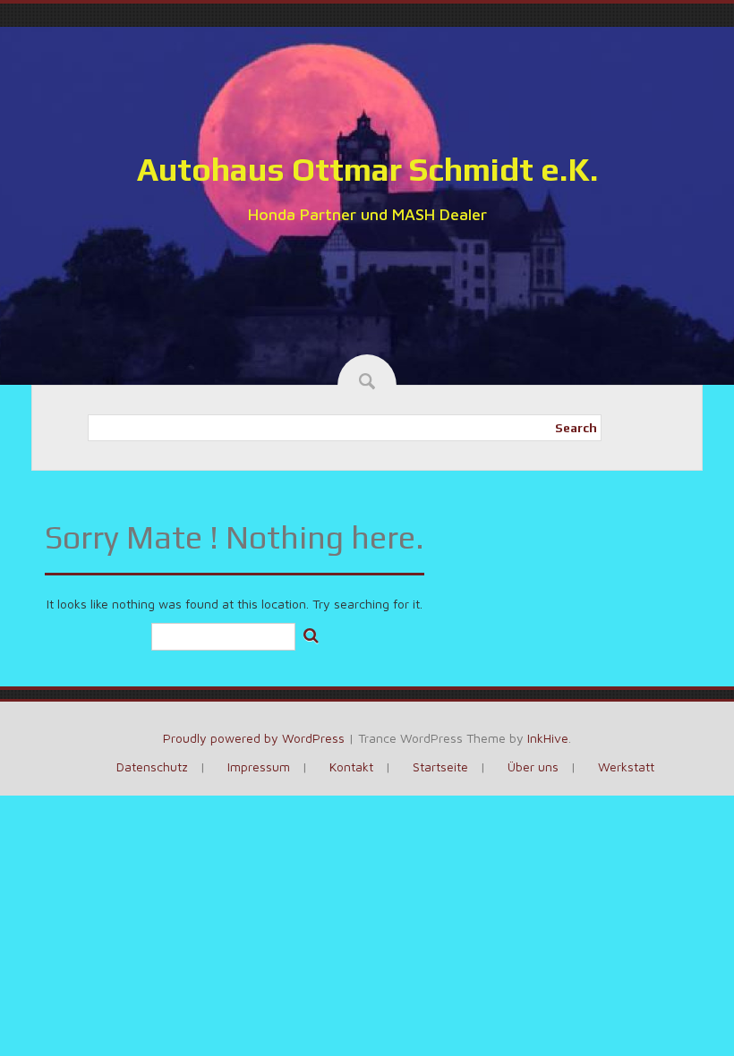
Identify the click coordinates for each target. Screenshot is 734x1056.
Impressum (258, 766)
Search (576, 428)
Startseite (440, 766)
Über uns (533, 766)
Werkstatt (626, 766)
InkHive (547, 737)
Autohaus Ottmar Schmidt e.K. (367, 169)
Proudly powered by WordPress (254, 737)
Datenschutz (152, 766)
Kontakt (351, 766)
